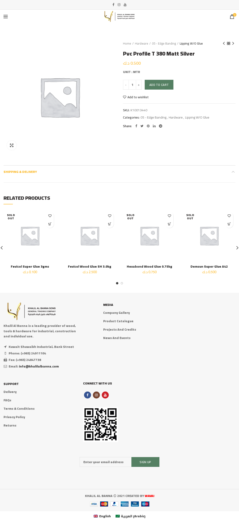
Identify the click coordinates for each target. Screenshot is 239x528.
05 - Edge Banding (164, 43)
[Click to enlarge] (11, 145)
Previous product (223, 43)
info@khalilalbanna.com (39, 366)
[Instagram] (119, 5)
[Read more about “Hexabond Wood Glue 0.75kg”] (169, 224)
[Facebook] (113, 5)
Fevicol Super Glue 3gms (30, 266)
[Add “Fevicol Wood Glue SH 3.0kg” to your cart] (109, 224)
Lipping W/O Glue (191, 43)
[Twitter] (142, 126)
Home (127, 43)
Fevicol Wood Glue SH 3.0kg (89, 266)
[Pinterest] (148, 126)
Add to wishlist (138, 97)
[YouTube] (125, 5)
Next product (233, 43)
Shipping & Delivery (20, 172)
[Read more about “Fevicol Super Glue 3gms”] (50, 224)
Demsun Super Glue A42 (209, 266)
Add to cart (159, 84)
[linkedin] (154, 126)
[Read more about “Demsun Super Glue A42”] (229, 224)
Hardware (141, 43)
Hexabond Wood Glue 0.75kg (149, 266)
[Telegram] (160, 126)
